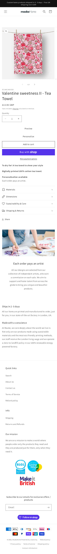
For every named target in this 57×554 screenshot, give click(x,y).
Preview (28, 128)
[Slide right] (35, 84)
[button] (5, 12)
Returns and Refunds (15, 424)
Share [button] (7, 219)
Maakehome (16, 540)
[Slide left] (22, 84)
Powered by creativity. (29, 540)
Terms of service (29, 544)
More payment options (28, 159)
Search (9, 375)
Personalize (28, 136)
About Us (10, 382)
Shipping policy (43, 544)
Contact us (10, 388)
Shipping (15, 109)
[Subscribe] (48, 507)
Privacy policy (16, 544)
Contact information (29, 548)
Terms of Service (13, 394)
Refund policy (12, 400)
